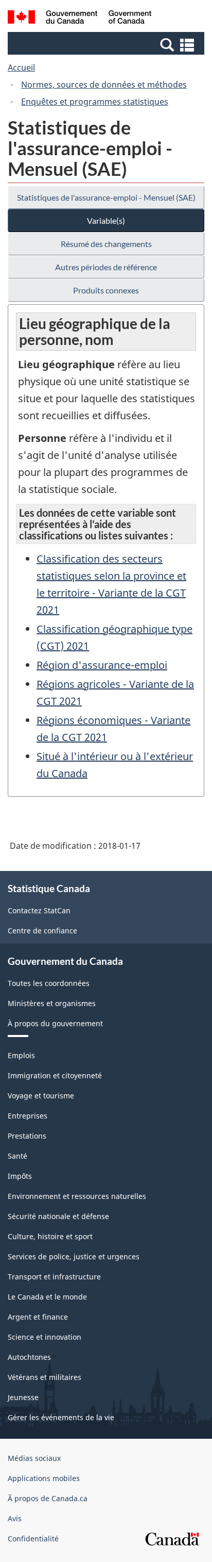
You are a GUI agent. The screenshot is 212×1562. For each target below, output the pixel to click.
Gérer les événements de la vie (61, 1417)
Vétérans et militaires (44, 1377)
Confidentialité (33, 1538)
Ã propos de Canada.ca (47, 1498)
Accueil (21, 67)
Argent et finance (38, 1317)
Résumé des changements (106, 244)
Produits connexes (106, 290)
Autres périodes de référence (106, 267)
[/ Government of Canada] (79, 18)
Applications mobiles (44, 1478)
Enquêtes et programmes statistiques (94, 101)
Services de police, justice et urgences (73, 1256)
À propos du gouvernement (55, 1023)
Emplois (21, 1055)
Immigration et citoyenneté (55, 1075)
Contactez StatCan (39, 910)
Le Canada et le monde (47, 1297)
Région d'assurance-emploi (102, 665)
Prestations (27, 1136)
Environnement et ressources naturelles (77, 1196)
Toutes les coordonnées (49, 983)
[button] (107, 44)
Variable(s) (106, 220)
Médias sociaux (34, 1458)
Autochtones (29, 1357)
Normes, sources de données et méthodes (104, 84)
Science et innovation (44, 1337)
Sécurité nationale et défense (58, 1216)
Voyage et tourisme (41, 1095)
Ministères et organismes (52, 1003)
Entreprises (27, 1116)
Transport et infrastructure (54, 1276)
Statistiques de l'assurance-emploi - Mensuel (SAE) (106, 197)
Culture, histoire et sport (50, 1236)
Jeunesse (23, 1397)
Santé (17, 1156)
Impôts (20, 1176)
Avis (15, 1518)
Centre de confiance (42, 930)
